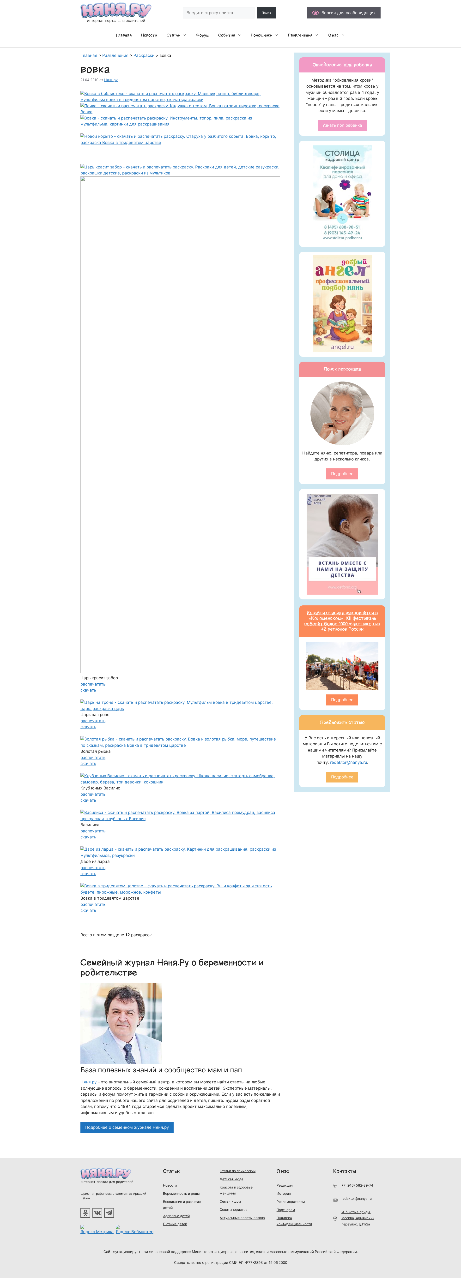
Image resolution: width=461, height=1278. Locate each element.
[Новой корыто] (180, 142)
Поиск (266, 13)
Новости (149, 35)
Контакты (344, 1171)
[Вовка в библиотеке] (180, 99)
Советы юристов (233, 1209)
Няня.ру (88, 1082)
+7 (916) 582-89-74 (357, 1185)
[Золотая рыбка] (180, 745)
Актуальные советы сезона (242, 1218)
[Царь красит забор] (180, 173)
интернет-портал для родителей (106, 1182)
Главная (124, 35)
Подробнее (342, 473)
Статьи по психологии (237, 1171)
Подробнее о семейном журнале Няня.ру (127, 1127)
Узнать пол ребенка (342, 125)
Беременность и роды (181, 1193)
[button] (185, 35)
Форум (202, 35)
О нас (333, 35)
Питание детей (175, 1224)
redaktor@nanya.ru (348, 762)
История (284, 1193)
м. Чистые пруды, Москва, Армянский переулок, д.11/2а (357, 1218)
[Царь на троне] (180, 708)
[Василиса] (180, 818)
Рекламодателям (291, 1202)
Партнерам (286, 1210)
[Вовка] (180, 124)
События (226, 35)
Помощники (261, 35)
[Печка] (180, 111)
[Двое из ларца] (180, 855)
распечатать (92, 684)
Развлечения (300, 35)
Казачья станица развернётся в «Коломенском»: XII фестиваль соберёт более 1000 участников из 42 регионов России (342, 621)
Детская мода (231, 1179)
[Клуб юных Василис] (180, 782)
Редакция (285, 1185)
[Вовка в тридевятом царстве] (180, 892)
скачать (88, 690)
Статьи (173, 35)
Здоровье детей (176, 1216)
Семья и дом (230, 1201)
